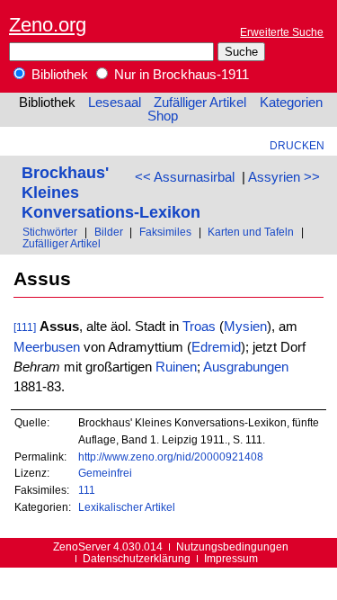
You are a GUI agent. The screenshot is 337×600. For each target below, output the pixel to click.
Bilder (108, 231)
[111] (24, 327)
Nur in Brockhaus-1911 (180, 74)
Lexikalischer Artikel (126, 507)
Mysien (245, 326)
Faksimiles (165, 231)
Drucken (297, 145)
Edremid (216, 347)
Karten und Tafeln (251, 231)
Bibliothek (58, 74)
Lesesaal (114, 102)
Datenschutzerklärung (137, 558)
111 (86, 490)
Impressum (231, 558)
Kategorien (291, 102)
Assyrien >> (284, 177)
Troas (199, 326)
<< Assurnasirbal (185, 177)
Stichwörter (49, 231)
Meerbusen (46, 347)
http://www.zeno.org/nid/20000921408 (170, 456)
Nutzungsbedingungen (232, 546)
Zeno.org (47, 24)
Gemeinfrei (105, 473)
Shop (162, 116)
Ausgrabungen (245, 367)
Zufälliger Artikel (200, 102)
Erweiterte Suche (282, 32)
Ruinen (176, 367)
